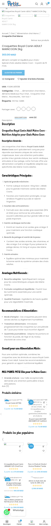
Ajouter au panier (13, 72)
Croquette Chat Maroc (12, 36)
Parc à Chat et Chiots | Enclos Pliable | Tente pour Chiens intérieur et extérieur (37, 467)
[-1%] (13, 400)
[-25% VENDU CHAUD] (14, 496)
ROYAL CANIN (18, 101)
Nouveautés (14, 96)
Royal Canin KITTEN (13, 403)
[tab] (21, 117)
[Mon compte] (41, 3)
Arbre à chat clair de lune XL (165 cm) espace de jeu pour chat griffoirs (37, 484)
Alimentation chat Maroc (28, 33)
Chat (12, 33)
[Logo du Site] (14, 3)
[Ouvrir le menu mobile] (3, 3)
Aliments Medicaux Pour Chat (15, 94)
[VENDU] (37, 477)
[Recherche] (36, 3)
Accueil (5, 33)
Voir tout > (26, 96)
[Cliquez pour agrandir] (6, 8)
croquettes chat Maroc (16, 146)
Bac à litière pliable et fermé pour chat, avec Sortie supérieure (13, 502)
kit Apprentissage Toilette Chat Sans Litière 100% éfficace (13, 485)
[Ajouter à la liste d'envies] (44, 407)
